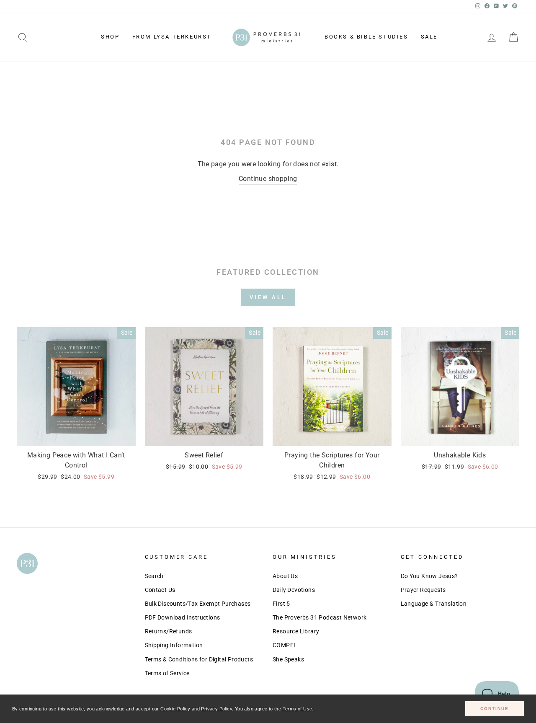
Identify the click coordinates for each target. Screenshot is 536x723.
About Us (285, 576)
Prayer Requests (423, 589)
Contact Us (160, 589)
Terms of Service (167, 673)
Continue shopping (268, 179)
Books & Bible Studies (366, 37)
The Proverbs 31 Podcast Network (319, 617)
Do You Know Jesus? (429, 576)
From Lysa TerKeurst (171, 37)
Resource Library (296, 631)
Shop (110, 37)
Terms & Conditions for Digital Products (199, 659)
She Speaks (288, 659)
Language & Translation (434, 603)
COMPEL (285, 645)
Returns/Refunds (168, 631)
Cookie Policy (175, 708)
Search (154, 576)
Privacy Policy (216, 708)
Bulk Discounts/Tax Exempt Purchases (198, 603)
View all (268, 297)
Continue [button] (494, 708)
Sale (429, 37)
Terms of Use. (298, 708)
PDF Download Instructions (182, 617)
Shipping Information (174, 645)
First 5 (281, 603)
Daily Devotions (294, 589)
